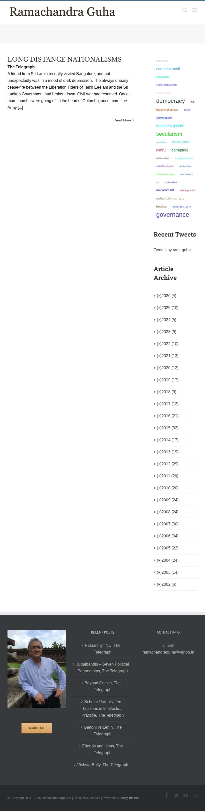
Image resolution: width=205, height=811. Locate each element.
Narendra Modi (168, 69)
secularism (169, 134)
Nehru (161, 150)
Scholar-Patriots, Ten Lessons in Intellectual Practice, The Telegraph (103, 708)
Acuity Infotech (129, 798)
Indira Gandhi (181, 142)
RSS (158, 182)
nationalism (162, 158)
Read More (122, 120)
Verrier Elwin (163, 92)
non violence (186, 174)
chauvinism (162, 60)
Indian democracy (170, 198)
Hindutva (161, 206)
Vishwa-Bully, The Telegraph (102, 765)
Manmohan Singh (165, 174)
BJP (192, 101)
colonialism (171, 182)
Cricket (187, 109)
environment (165, 190)
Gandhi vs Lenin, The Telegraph (103, 730)
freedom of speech (167, 109)
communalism (164, 117)
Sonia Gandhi (162, 76)
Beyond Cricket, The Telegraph (102, 686)
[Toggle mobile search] (184, 10)
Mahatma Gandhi (170, 126)
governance (172, 214)
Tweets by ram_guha (172, 250)
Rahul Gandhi (187, 190)
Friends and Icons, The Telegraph (102, 749)
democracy (170, 101)
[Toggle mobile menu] (195, 10)
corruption (180, 150)
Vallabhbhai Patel (165, 166)
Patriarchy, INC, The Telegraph (102, 648)
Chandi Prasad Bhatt (166, 84)
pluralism (161, 142)
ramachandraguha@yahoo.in (168, 652)
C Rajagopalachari (184, 158)
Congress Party (181, 206)
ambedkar (185, 166)
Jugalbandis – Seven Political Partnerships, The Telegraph (102, 667)
